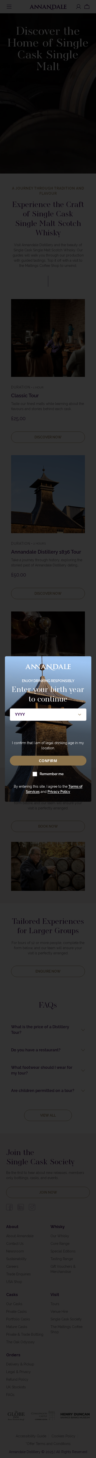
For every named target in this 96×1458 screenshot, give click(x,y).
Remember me (52, 774)
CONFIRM (48, 761)
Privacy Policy (59, 792)
